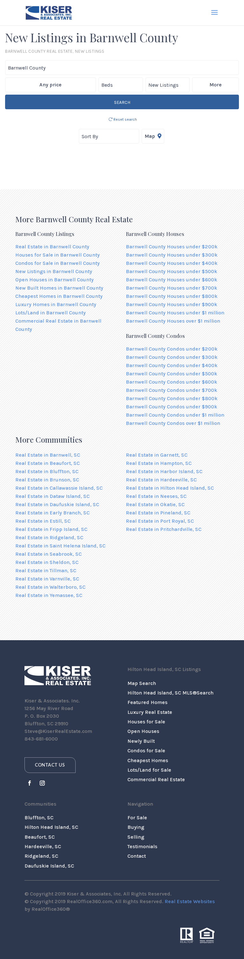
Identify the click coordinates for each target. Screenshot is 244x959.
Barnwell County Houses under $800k (172, 296)
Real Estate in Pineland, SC (158, 513)
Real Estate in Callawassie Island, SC (59, 488)
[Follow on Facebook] (29, 783)
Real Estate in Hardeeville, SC (161, 480)
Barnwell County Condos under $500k (171, 374)
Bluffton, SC (38, 818)
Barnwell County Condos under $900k (171, 407)
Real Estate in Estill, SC (43, 521)
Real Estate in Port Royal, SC (160, 521)
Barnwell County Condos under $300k (172, 357)
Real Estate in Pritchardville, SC (163, 529)
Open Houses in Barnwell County (54, 280)
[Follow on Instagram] (42, 783)
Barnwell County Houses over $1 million (173, 321)
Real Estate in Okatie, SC (155, 504)
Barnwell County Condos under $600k (171, 382)
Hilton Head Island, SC (51, 827)
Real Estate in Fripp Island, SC (51, 529)
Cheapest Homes (147, 760)
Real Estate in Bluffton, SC (46, 471)
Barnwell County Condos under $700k (171, 390)
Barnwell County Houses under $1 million (175, 313)
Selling (135, 837)
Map (150, 136)
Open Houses (143, 731)
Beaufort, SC (39, 837)
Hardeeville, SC (42, 846)
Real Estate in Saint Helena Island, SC (60, 546)
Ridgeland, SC (41, 856)
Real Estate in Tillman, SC (45, 570)
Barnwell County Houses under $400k (172, 263)
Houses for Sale (146, 722)
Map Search (141, 683)
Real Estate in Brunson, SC (47, 480)
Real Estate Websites (190, 901)
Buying (135, 827)
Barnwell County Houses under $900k (171, 304)
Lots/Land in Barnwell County (50, 313)
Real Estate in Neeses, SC (156, 496)
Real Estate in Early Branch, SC (52, 513)
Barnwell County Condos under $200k (172, 349)
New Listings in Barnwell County (53, 271)
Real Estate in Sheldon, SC (46, 562)
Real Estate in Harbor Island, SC (164, 471)
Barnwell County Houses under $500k (171, 271)
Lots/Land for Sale (149, 770)
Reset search (124, 119)
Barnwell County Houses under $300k (172, 255)
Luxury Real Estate (149, 712)
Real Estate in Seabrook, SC (48, 554)
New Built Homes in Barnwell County (59, 288)
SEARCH (122, 102)
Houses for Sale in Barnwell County (57, 255)
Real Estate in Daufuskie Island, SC (57, 504)
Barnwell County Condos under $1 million (175, 415)
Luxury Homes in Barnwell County (55, 304)
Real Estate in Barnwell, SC (47, 455)
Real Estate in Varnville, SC (47, 579)
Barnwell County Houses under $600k (171, 280)
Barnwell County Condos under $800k (172, 398)
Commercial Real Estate (156, 779)
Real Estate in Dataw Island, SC (52, 496)
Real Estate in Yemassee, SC (48, 595)
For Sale (137, 818)
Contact (136, 856)
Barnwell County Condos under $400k (172, 365)
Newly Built (141, 741)
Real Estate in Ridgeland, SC (49, 537)
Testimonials (142, 846)
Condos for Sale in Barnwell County (57, 263)
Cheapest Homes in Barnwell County (59, 296)
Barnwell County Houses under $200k (172, 247)
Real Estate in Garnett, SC (156, 455)
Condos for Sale (146, 751)
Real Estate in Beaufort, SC (47, 463)
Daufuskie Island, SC (49, 866)
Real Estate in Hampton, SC (159, 463)
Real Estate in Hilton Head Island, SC (170, 488)
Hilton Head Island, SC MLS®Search (170, 693)
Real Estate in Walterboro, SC (50, 587)
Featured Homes (147, 702)
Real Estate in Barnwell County (52, 247)
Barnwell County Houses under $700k (171, 288)
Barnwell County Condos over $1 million (173, 423)
